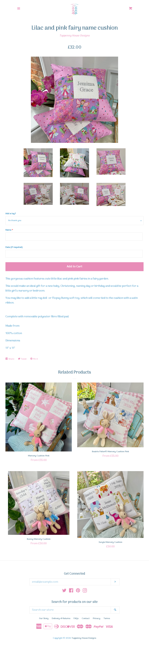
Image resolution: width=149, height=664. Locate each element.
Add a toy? (10, 213)
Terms (107, 618)
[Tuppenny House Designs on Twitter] (64, 591)
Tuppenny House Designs (74, 35)
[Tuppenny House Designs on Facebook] (71, 591)
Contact (86, 618)
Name (8, 230)
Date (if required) (14, 247)
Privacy (96, 618)
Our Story (44, 618)
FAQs (76, 618)
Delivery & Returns (61, 618)
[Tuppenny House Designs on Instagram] (85, 591)
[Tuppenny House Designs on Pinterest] (78, 591)
